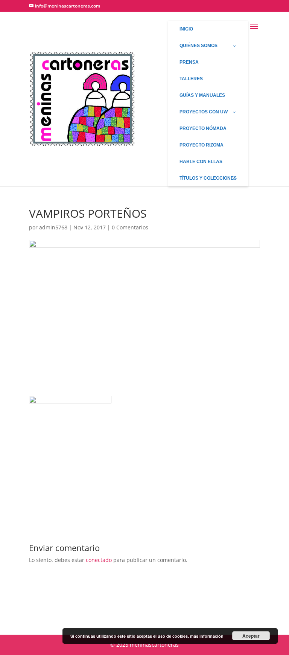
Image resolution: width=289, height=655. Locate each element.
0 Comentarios (130, 227)
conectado (99, 559)
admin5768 (53, 227)
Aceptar (251, 635)
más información (207, 636)
